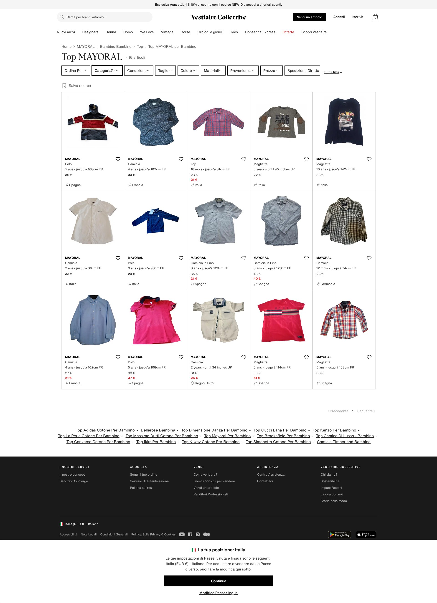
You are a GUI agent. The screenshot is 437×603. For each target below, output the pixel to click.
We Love (147, 32)
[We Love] (157, 32)
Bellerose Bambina (158, 430)
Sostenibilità (330, 481)
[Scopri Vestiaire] (330, 32)
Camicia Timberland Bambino (344, 442)
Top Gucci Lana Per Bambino (280, 430)
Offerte (288, 32)
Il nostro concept (72, 474)
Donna (111, 32)
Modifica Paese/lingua (218, 592)
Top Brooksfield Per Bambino (283, 436)
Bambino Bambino (116, 46)
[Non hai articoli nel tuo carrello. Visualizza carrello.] (375, 17)
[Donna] (120, 32)
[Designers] (102, 32)
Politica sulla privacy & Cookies (153, 534)
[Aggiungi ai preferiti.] (118, 159)
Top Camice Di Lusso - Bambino (345, 436)
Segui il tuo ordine (143, 474)
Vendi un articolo (309, 17)
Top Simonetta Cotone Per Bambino (278, 442)
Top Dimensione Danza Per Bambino (214, 430)
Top (140, 46)
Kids (234, 32)
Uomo (128, 32)
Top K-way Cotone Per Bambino (210, 442)
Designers (90, 32)
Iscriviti (358, 17)
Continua (218, 581)
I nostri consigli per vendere (214, 481)
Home (66, 46)
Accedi (339, 17)
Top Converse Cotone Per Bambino (98, 442)
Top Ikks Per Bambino (156, 442)
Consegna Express (260, 32)
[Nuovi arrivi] (78, 32)
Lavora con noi (332, 494)
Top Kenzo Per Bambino (334, 430)
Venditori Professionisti (210, 494)
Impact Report (331, 487)
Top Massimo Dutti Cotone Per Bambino (162, 436)
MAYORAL (86, 46)
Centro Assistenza (271, 474)
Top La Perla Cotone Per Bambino (88, 436)
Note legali (89, 534)
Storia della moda (334, 501)
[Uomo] (136, 32)
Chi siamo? (329, 474)
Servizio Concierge (74, 481)
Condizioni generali (114, 534)
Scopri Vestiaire (314, 32)
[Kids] (241, 32)
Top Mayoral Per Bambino (227, 436)
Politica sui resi (141, 487)
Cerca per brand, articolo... (86, 17)
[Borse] (194, 32)
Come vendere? (205, 474)
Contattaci (265, 481)
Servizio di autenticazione (149, 481)
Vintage (167, 32)
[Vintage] (177, 32)
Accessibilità (68, 534)
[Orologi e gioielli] (227, 32)
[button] (375, 17)
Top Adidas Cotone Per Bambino (105, 430)
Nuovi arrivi (66, 32)
